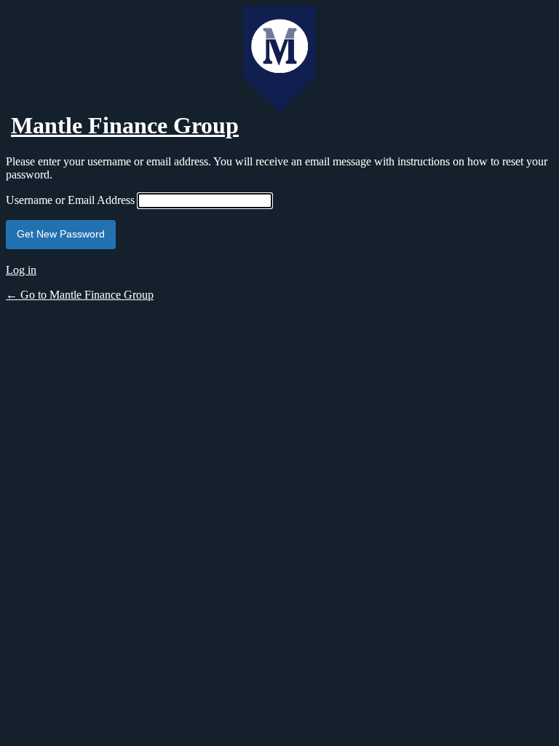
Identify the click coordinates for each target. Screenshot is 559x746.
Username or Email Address (70, 200)
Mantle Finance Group (125, 125)
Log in (21, 270)
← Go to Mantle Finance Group (80, 294)
